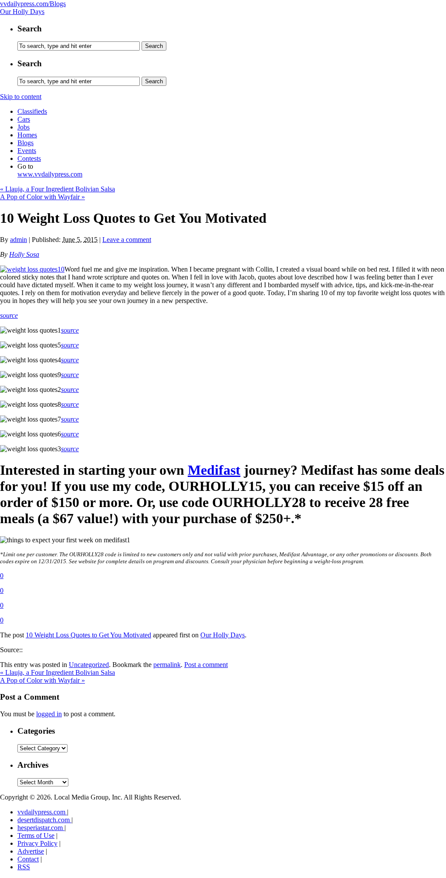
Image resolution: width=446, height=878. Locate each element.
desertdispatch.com (44, 820)
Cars (23, 119)
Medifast (214, 470)
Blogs (25, 142)
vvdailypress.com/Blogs (33, 3)
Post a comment (206, 664)
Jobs (23, 127)
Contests (29, 158)
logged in (49, 714)
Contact (28, 859)
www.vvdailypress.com (49, 174)
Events (26, 150)
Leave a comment (126, 239)
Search (29, 28)
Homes (27, 135)
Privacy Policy (37, 843)
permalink (167, 664)
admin (18, 239)
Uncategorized (89, 664)
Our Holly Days (22, 11)
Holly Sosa (24, 254)
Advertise (30, 851)
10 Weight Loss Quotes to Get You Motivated (88, 635)
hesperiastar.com (40, 827)
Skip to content (20, 96)
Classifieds (32, 111)
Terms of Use (35, 835)
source (9, 315)
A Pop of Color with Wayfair (42, 197)
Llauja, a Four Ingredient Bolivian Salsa (57, 189)
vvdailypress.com (42, 812)
